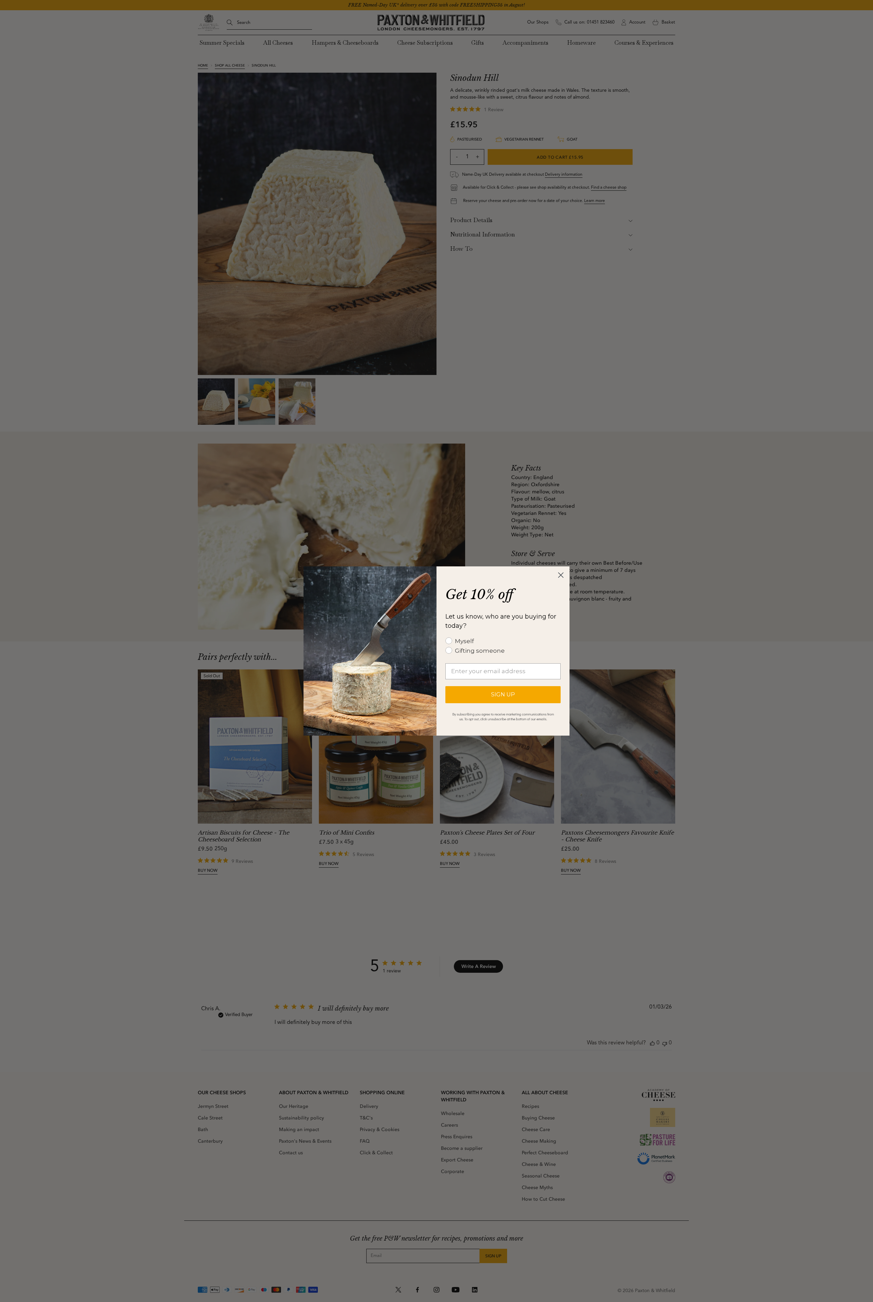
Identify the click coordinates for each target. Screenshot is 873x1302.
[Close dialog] (561, 575)
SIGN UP (503, 694)
